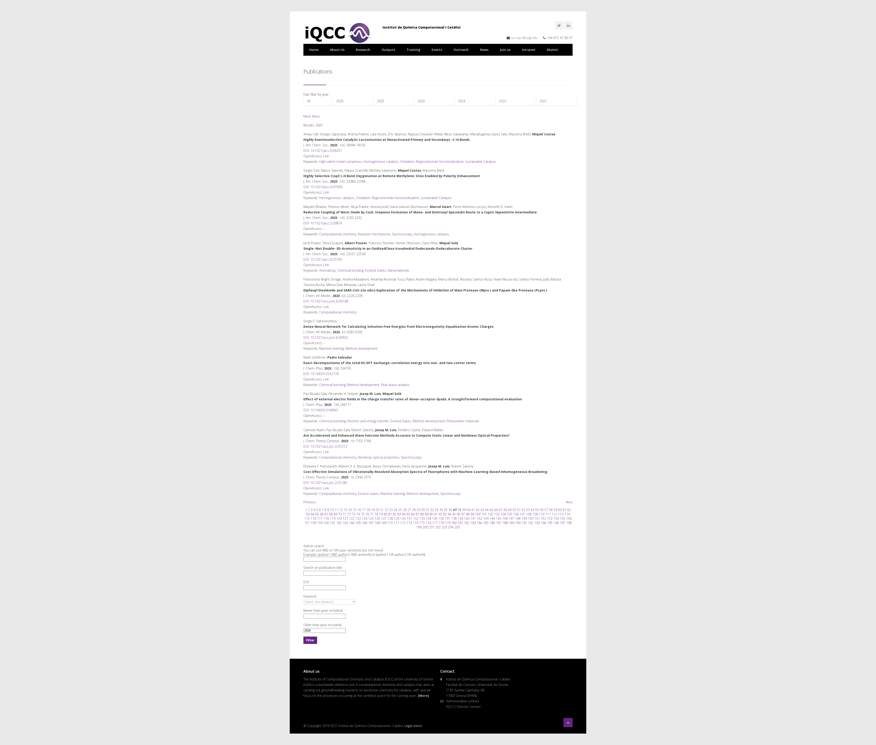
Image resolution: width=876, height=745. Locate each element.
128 (390, 518)
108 (529, 514)
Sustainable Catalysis (480, 161)
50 (514, 510)
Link (326, 156)
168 (377, 523)
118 (326, 518)
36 (450, 510)
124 (364, 518)
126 (377, 518)
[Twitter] (559, 25)
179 (447, 523)
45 (491, 510)
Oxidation (407, 161)
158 (313, 523)
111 (548, 514)
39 (464, 510)
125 (371, 518)
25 (400, 510)
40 (468, 510)
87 (417, 514)
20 (377, 510)
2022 (502, 101)
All (308, 101)
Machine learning (331, 348)
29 (418, 510)
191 (524, 523)
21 (382, 510)
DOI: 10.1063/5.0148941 (321, 410)
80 (385, 514)
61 (564, 510)
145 (498, 518)
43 (482, 510)
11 (336, 510)
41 (473, 510)
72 (349, 514)
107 (522, 514)
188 (505, 523)
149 (524, 518)
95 (454, 514)
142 (479, 518)
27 (409, 510)
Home (313, 49)
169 (383, 523)
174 (415, 523)
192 (530, 523)
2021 (543, 101)
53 (528, 510)
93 (445, 514)
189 (511, 523)
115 (307, 518)
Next (569, 502)
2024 (421, 101)
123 (358, 518)
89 (426, 514)
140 (466, 518)
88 (422, 514)
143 (486, 518)
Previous (309, 502)
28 (414, 510)
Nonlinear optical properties (378, 457)
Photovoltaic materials (462, 421)
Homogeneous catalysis (381, 161)
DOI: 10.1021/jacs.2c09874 (322, 223)
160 (326, 523)
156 (569, 518)
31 (427, 510)
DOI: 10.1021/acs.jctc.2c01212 (325, 446)
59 (555, 510)
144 (492, 518)
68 (331, 514)
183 (473, 523)
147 (511, 518)
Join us (505, 49)
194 (543, 523)
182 (466, 523)
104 (503, 514)
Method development (361, 348)
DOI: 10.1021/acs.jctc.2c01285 (325, 482)
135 (435, 518)
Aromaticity (327, 270)
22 (386, 510)
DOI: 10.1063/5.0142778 (321, 374)
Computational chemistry (337, 234)
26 (405, 510)
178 (441, 523)
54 (532, 510)
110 (541, 514)
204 (451, 527)
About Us (337, 49)
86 (413, 514)
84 (404, 514)
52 (523, 510)
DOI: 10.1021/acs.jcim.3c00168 (325, 301)
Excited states (375, 270)
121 (345, 518)
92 (440, 514)
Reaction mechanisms (374, 234)
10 (332, 510)
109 (535, 514)
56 (541, 510)
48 (505, 510)
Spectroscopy (402, 234)
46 (496, 510)
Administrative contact (462, 701)
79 (381, 514)
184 (479, 523)
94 (449, 514)
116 (313, 518)
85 (408, 514)
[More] (423, 695)
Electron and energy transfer (368, 421)
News (484, 49)
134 (428, 518)
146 (505, 518)
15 (354, 510)
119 (332, 518)
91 (436, 514)
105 (509, 514)
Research (363, 49)
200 (425, 527)
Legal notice (413, 726)
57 (546, 510)
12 (341, 510)
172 (403, 523)
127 (383, 518)
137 (447, 518)
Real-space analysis (395, 385)
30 (423, 510)
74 (358, 514)
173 (409, 523)
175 (422, 523)
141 (473, 518)
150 (530, 518)
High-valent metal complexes (340, 161)
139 (460, 518)
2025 (380, 101)
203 (444, 527)
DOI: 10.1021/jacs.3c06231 (322, 150)
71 (344, 514)
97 (463, 514)
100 (477, 514)
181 (460, 523)
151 (537, 518)
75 (363, 514)
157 (307, 523)
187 (498, 523)
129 (396, 518)
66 (321, 514)
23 (391, 510)
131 (409, 518)
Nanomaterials (398, 270)
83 (399, 514)
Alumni (552, 49)
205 (457, 527)
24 (395, 510)
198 (569, 523)
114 (567, 514)
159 (320, 523)
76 (367, 514)
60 (560, 510)
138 (454, 518)
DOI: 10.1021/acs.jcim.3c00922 (325, 337)
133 (422, 518)
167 (371, 523)
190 (518, 523)
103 (497, 514)
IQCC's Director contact (463, 706)
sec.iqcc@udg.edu (524, 38)
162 (339, 523)
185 (486, 523)
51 (519, 510)
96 (458, 514)
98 (467, 514)
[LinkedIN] (568, 25)
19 (373, 510)
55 (537, 510)
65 (317, 514)
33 (436, 510)
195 (550, 523)
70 (340, 514)
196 (556, 523)
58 (551, 510)
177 (435, 523)
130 (403, 518)
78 (376, 514)
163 (345, 523)
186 (492, 523)
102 (490, 514)
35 (446, 510)
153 (550, 518)
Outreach (461, 49)
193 (537, 523)
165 (358, 523)
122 (352, 518)
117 (320, 518)
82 (394, 514)
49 (509, 510)
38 (459, 510)
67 (326, 514)
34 (441, 510)
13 (345, 510)
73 (353, 514)
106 (516, 514)
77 (372, 514)
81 (390, 514)
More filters (311, 116)
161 (332, 523)
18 (368, 510)
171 (396, 523)
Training (413, 49)
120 (339, 518)
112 (554, 514)
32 (432, 510)
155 (562, 518)
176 (428, 523)
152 (543, 518)
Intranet (528, 49)
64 (312, 514)
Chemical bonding (350, 270)
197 (562, 523)
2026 (339, 101)
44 (487, 510)
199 (419, 527)
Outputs (388, 49)
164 (352, 523)
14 (350, 510)
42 (478, 510)
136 (441, 518)
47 (500, 510)
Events (437, 49)
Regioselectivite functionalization (440, 161)
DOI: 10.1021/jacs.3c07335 (322, 259)
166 (364, 523)
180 (454, 523)
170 (390, 523)
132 (415, 518)
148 (518, 518)
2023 (461, 101)
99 (472, 514)
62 (569, 510)
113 (560, 514)
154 (556, 518)
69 (335, 514)
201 (431, 527)
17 (363, 510)
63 (308, 514)
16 (359, 510)
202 (438, 527)
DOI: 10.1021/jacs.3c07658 (322, 187)
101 (484, 514)
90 (431, 514)
